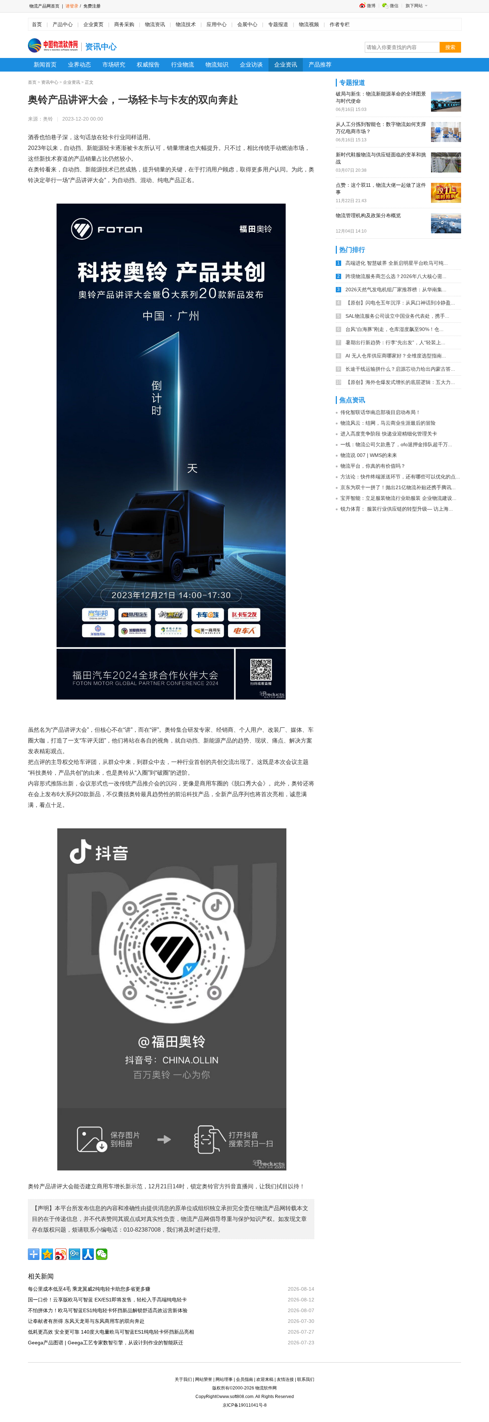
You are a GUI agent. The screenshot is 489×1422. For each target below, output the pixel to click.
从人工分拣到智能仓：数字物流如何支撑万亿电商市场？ (381, 127)
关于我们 (183, 1379)
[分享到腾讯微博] (74, 1254)
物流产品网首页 (44, 6)
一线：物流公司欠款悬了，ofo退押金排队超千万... (396, 444)
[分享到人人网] (88, 1254)
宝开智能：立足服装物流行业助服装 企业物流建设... (398, 498)
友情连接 (285, 1379)
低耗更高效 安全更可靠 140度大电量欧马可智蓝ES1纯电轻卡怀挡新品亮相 (113, 1332)
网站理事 (224, 1379)
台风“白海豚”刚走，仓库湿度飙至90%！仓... (394, 329)
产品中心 (63, 24)
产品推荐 (320, 65)
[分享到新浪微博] (61, 1254)
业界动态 (79, 65)
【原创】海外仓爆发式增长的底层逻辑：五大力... (400, 382)
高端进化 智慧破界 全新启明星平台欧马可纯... (396, 263)
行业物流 (182, 65)
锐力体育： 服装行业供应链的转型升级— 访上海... (396, 509)
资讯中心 (49, 82)
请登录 (72, 6)
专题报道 (278, 24)
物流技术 (186, 24)
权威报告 (148, 65)
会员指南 (244, 1379)
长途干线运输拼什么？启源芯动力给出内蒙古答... (400, 369)
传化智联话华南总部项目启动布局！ (380, 412)
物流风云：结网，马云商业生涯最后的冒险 (388, 423)
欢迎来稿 (264, 1379)
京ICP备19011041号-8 (245, 1405)
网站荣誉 (203, 1379)
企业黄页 (93, 24)
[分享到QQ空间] (47, 1254)
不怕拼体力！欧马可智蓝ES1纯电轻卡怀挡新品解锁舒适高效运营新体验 (110, 1310)
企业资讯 (285, 65)
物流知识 (216, 65)
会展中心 (247, 24)
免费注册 (91, 6)
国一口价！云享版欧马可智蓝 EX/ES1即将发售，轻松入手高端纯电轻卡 (110, 1299)
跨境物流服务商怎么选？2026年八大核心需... (395, 276)
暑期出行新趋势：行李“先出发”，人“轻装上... (395, 342)
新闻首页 (45, 65)
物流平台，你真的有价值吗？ (373, 466)
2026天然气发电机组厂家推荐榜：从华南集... (395, 289)
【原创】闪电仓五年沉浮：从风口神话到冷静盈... (400, 303)
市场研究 (113, 65)
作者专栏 (340, 24)
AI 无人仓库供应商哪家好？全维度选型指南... (395, 356)
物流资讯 (155, 24)
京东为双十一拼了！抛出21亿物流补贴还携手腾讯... (398, 487)
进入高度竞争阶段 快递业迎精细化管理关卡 (388, 434)
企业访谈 (251, 65)
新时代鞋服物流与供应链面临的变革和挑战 (381, 158)
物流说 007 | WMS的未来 (368, 455)
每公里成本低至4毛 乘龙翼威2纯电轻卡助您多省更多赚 (91, 1289)
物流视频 (309, 24)
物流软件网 (266, 1388)
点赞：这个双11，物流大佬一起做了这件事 (381, 188)
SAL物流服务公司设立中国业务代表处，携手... (397, 316)
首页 (37, 24)
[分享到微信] (101, 1254)
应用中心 (217, 24)
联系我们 (305, 1379)
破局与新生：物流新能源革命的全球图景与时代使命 (381, 97)
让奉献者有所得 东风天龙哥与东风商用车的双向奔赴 (89, 1321)
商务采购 (124, 24)
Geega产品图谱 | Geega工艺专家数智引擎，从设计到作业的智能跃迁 (108, 1342)
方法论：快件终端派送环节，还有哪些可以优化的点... (400, 476)
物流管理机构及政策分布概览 (368, 215)
